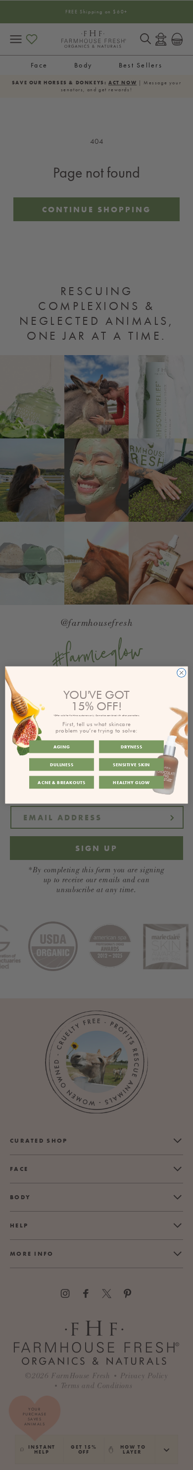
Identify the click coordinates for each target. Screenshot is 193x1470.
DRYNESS (132, 747)
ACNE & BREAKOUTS (61, 782)
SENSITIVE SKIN (131, 764)
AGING (61, 747)
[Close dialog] (181, 673)
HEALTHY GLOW (131, 782)
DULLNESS (62, 764)
